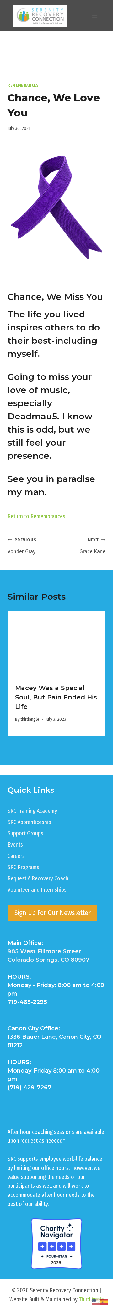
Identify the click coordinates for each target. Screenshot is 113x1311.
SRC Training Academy (32, 810)
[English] (96, 1301)
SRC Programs (23, 867)
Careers (16, 856)
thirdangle (29, 719)
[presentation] (56, 643)
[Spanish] (104, 1301)
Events (15, 844)
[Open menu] (94, 15)
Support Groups (25, 833)
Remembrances (23, 85)
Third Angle (91, 1299)
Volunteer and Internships (37, 889)
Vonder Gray (22, 546)
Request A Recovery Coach (38, 878)
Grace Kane (92, 546)
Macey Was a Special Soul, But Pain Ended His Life (56, 697)
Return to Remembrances (36, 516)
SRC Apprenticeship (29, 822)
